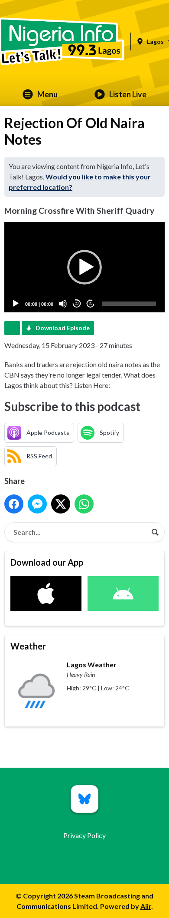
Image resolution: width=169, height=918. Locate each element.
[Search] (155, 532)
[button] (84, 267)
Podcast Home (12, 328)
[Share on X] (60, 504)
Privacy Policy (84, 835)
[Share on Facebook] (13, 504)
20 (76, 303)
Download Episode (63, 327)
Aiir (145, 906)
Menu (47, 94)
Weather (28, 646)
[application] (84, 267)
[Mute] (62, 303)
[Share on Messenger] (37, 504)
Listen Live (127, 94)
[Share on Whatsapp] (84, 504)
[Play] (15, 303)
